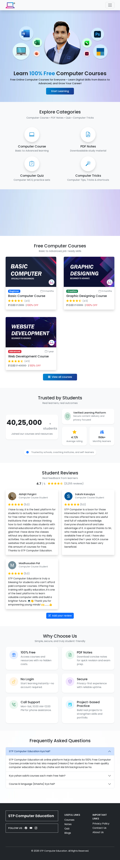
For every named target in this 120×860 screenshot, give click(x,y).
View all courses (61, 377)
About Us (98, 832)
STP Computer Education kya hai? (29, 751)
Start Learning (60, 91)
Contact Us (99, 828)
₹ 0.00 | (23, 305)
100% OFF (32, 305)
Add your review (61, 615)
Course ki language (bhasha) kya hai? (32, 784)
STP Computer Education (31, 815)
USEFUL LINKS (72, 815)
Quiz (67, 828)
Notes (68, 824)
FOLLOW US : (15, 828)
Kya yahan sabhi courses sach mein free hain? (37, 775)
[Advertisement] (60, 212)
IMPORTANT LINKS (99, 816)
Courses (69, 820)
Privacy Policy (100, 823)
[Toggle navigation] (110, 5)
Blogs (67, 833)
